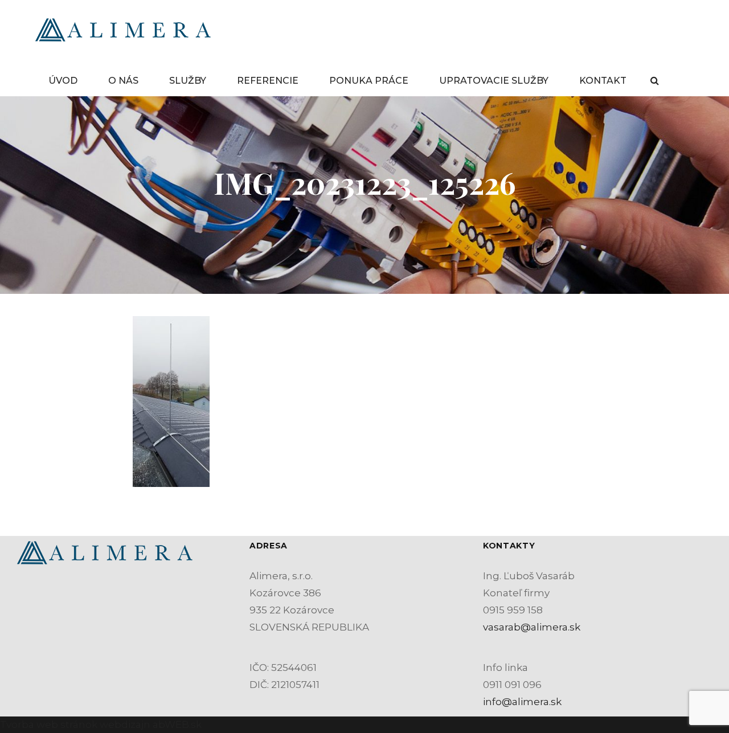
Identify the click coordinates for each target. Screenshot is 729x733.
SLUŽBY (187, 80)
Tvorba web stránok (48, 724)
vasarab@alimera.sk (531, 627)
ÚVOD (62, 80)
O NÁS (123, 80)
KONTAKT (602, 80)
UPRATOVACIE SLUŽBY (493, 80)
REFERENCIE (267, 80)
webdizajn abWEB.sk (149, 724)
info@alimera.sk (522, 701)
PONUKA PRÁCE (368, 80)
